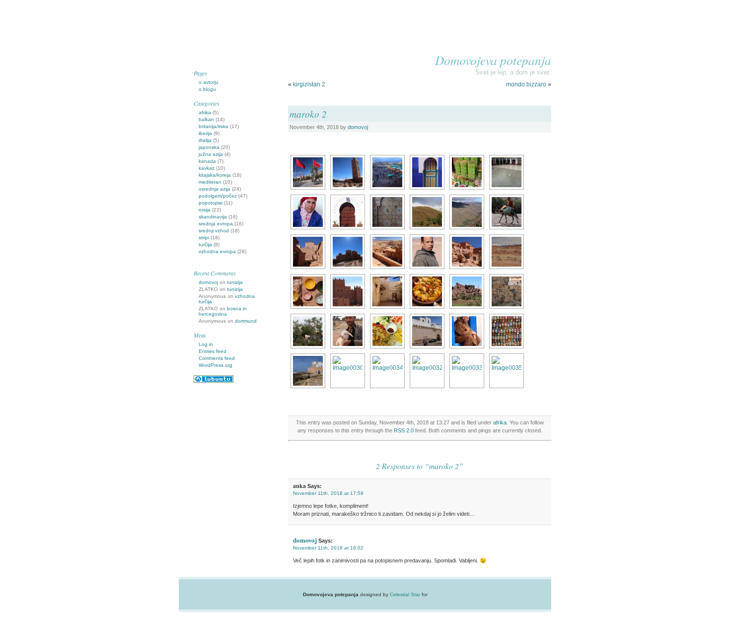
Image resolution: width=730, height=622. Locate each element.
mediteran (210, 182)
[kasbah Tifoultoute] (467, 291)
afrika (500, 422)
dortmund (246, 321)
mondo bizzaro (526, 84)
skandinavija (213, 216)
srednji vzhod (214, 230)
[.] (427, 172)
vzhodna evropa (217, 251)
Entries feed (212, 351)
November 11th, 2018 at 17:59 (328, 493)
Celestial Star (405, 594)
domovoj (358, 127)
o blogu (207, 89)
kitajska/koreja (215, 175)
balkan (206, 119)
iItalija (205, 140)
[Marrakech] (308, 172)
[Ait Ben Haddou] (308, 252)
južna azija (211, 154)
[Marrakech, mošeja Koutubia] (348, 172)
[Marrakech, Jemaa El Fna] (387, 172)
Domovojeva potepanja (493, 60)
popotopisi (210, 203)
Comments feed (217, 358)
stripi (204, 237)
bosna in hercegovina (223, 311)
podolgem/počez (218, 196)
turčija (205, 244)
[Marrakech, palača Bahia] (506, 172)
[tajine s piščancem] (427, 291)
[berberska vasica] (506, 291)
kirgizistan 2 (309, 84)
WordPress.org (215, 365)
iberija (205, 133)
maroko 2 (308, 113)
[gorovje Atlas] (427, 212)
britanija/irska (213, 126)
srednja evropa (216, 223)
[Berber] (427, 371)
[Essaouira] (427, 331)
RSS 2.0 (404, 430)
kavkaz (207, 168)
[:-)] (308, 331)
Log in (206, 344)
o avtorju (209, 82)
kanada (207, 161)
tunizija (235, 282)
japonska (209, 147)
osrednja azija (214, 189)
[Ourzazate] (348, 291)
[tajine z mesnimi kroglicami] (506, 371)
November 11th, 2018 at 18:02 (328, 548)
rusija (205, 209)
